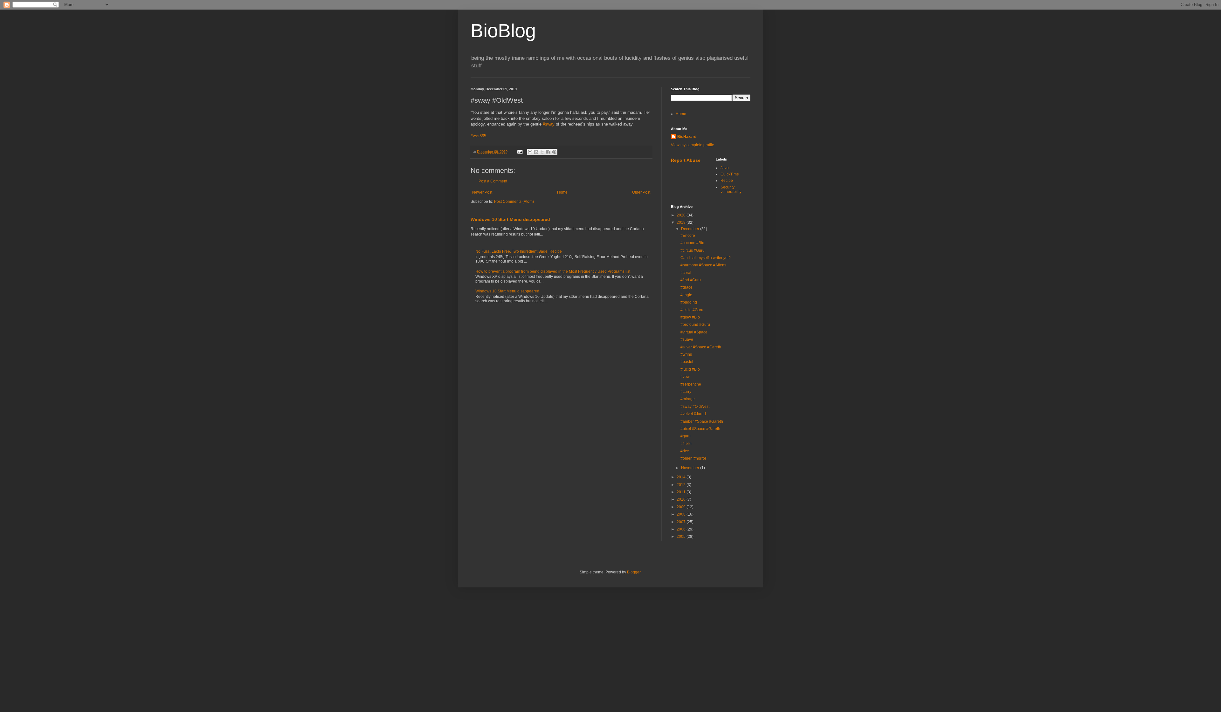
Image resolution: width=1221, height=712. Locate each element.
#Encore (687, 235)
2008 (681, 514)
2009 (681, 507)
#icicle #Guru (691, 310)
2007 (681, 522)
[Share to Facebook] (548, 152)
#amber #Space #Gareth (701, 421)
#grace (686, 287)
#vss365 (478, 136)
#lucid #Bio (690, 369)
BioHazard (686, 136)
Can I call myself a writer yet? (705, 258)
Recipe (727, 180)
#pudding (688, 302)
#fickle (686, 444)
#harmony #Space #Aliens (703, 265)
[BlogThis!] (536, 152)
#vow (685, 376)
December (690, 229)
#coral (685, 272)
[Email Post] (519, 152)
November (690, 468)
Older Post (641, 192)
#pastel (686, 361)
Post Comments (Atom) (514, 201)
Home (562, 192)
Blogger (633, 572)
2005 (681, 536)
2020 (681, 215)
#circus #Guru (692, 250)
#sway (549, 124)
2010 (681, 499)
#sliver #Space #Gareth (700, 347)
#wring (686, 354)
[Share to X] (542, 152)
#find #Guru (690, 280)
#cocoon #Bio (692, 243)
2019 (681, 222)
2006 (681, 529)
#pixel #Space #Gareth (700, 429)
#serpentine (690, 384)
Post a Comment (493, 181)
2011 (681, 492)
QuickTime (730, 174)
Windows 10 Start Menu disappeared (510, 219)
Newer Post (482, 192)
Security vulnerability (731, 189)
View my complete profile (692, 145)
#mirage (687, 399)
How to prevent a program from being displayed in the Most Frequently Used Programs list (552, 271)
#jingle (686, 295)
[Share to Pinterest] (554, 152)
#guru (685, 436)
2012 (681, 485)
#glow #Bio (690, 317)
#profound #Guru (695, 324)
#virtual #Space (693, 332)
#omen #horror (693, 458)
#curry (685, 391)
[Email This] (530, 152)
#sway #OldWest (694, 406)
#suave (686, 339)
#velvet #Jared (693, 414)
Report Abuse (685, 160)
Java (725, 168)
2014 (681, 477)
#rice (684, 451)
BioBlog (503, 30)
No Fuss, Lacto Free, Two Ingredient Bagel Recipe (518, 251)
